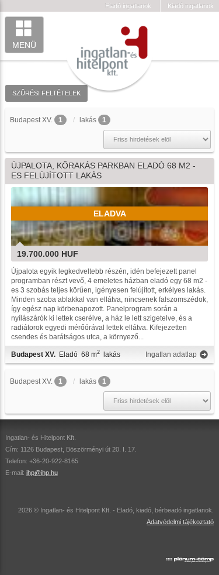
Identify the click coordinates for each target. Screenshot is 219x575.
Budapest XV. (31, 120)
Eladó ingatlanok (128, 5)
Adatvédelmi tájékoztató (180, 521)
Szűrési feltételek (46, 93)
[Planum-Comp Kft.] (190, 556)
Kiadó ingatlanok (191, 5)
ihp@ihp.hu (42, 472)
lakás (87, 120)
